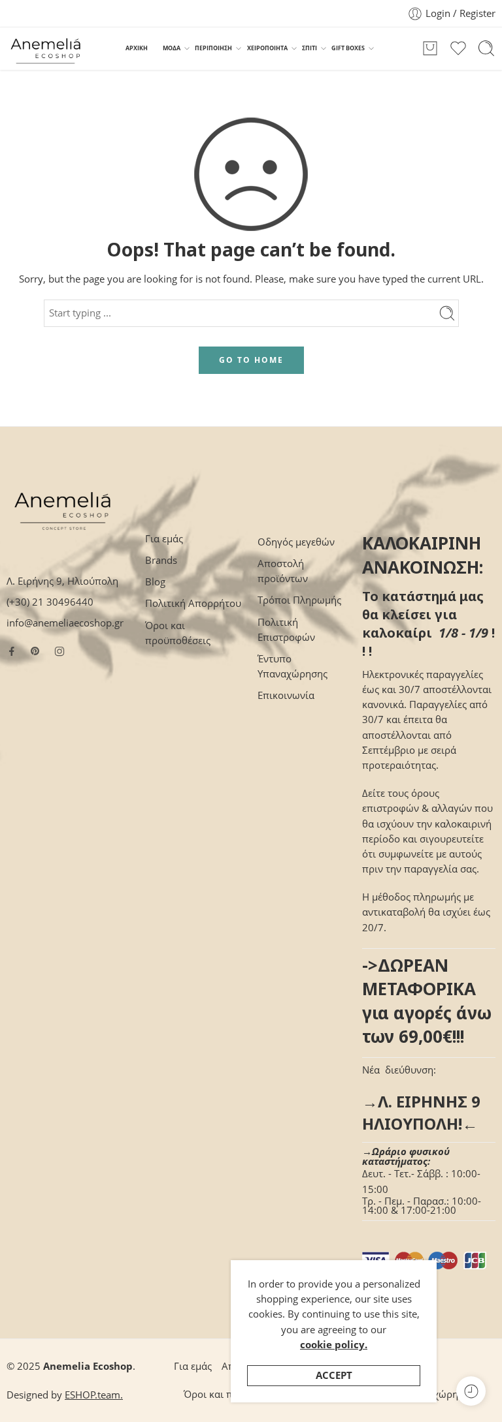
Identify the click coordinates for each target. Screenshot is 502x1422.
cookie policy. (333, 1344)
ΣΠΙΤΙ (309, 48)
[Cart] (430, 48)
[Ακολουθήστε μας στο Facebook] (12, 651)
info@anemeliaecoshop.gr (65, 623)
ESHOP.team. (94, 1395)
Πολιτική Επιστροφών (286, 629)
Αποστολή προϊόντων (283, 571)
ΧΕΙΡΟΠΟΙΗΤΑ (267, 48)
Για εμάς (164, 539)
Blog (155, 582)
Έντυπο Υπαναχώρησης (292, 666)
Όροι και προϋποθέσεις (177, 633)
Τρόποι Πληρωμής (299, 600)
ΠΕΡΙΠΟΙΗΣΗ (213, 48)
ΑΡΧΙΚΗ (137, 48)
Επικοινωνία (286, 695)
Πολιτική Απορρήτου (193, 603)
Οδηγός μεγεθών (296, 542)
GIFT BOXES (348, 48)
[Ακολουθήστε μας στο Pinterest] (35, 651)
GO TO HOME (251, 359)
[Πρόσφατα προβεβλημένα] (471, 1391)
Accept (334, 1375)
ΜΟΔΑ (171, 48)
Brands (161, 560)
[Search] (486, 48)
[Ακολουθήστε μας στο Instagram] (59, 651)
